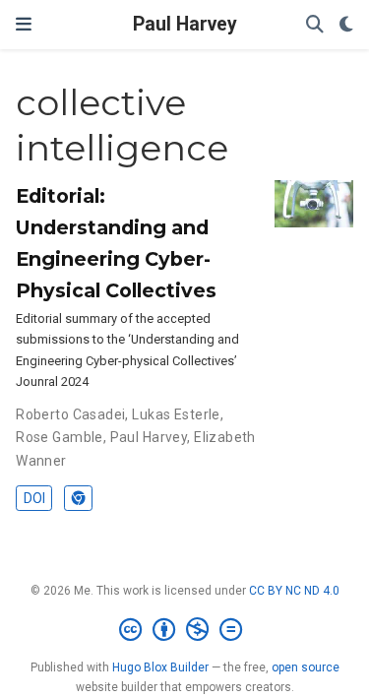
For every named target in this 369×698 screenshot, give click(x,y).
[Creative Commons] (184, 630)
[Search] (315, 25)
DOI (34, 498)
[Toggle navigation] (23, 24)
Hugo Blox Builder (160, 667)
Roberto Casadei (70, 414)
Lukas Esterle (175, 414)
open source (305, 667)
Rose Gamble (59, 437)
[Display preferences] (346, 25)
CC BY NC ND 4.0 (294, 591)
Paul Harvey (185, 24)
